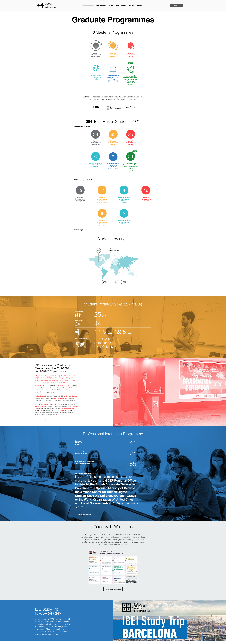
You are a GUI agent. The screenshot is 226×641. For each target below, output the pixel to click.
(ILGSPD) (130, 84)
